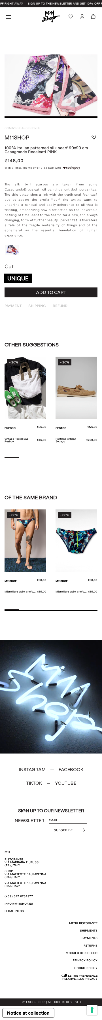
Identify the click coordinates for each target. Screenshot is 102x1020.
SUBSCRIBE (63, 830)
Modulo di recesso (81, 953)
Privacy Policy (85, 960)
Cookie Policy (85, 968)
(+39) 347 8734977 (19, 896)
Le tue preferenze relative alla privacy (79, 977)
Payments (89, 938)
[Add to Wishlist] (93, 137)
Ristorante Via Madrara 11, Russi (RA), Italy (22, 862)
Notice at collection (28, 1013)
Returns (90, 945)
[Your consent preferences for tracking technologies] (92, 1010)
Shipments (88, 930)
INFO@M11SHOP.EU (19, 903)
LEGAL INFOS (14, 911)
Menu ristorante (83, 923)
